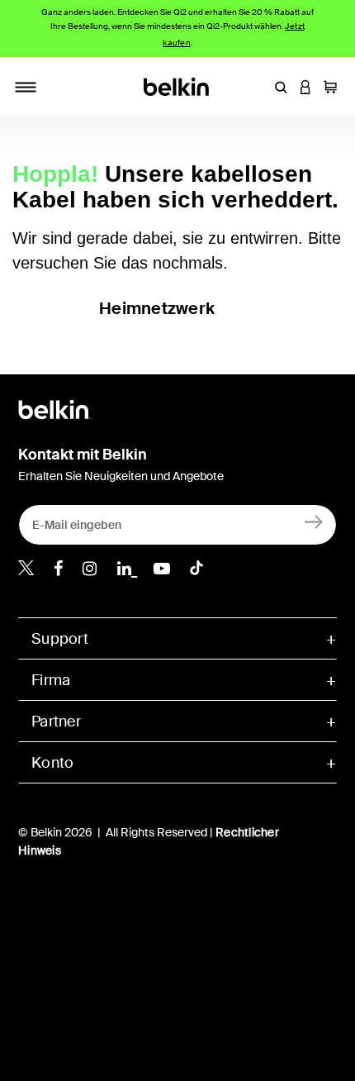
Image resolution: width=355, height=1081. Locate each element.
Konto (52, 763)
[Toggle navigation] (25, 87)
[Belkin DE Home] (178, 85)
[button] (280, 87)
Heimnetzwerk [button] (157, 308)
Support (59, 639)
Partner (56, 721)
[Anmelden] (314, 521)
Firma (50, 680)
